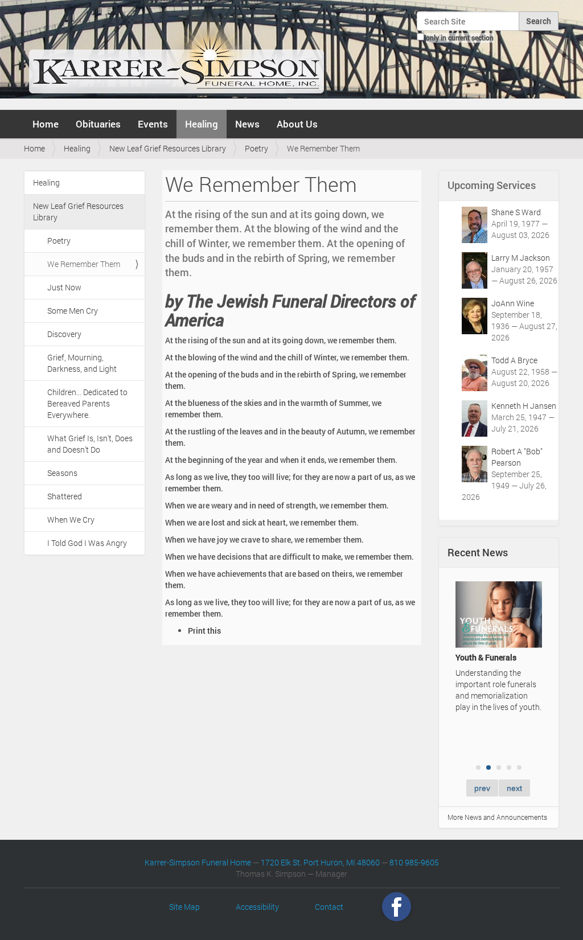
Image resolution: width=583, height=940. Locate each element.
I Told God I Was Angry (87, 542)
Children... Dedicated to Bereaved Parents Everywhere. (87, 403)
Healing (201, 123)
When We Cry (71, 519)
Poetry (256, 148)
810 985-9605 (414, 862)
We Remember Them (83, 263)
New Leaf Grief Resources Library (167, 148)
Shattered (64, 496)
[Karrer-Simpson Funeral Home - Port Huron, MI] (176, 53)
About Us (297, 123)
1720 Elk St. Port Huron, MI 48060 (320, 862)
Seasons (62, 472)
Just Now (64, 287)
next (514, 788)
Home (45, 123)
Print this (204, 630)
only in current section (460, 37)
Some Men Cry (72, 310)
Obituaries (98, 123)
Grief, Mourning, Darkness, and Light (82, 363)
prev (482, 788)
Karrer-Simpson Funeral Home (198, 862)
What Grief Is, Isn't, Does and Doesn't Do (90, 444)
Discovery (64, 334)
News (247, 123)
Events (153, 123)
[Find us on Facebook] (396, 907)
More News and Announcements (497, 817)
